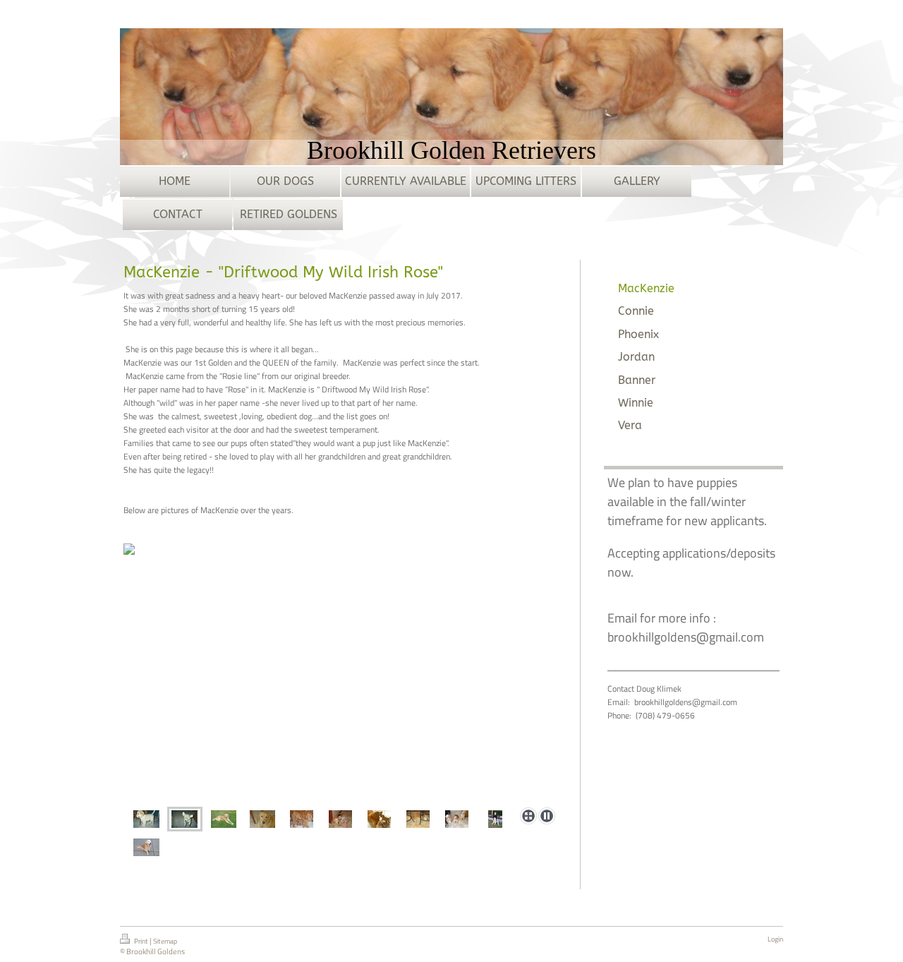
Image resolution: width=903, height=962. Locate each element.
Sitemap (165, 941)
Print (141, 941)
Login (775, 939)
